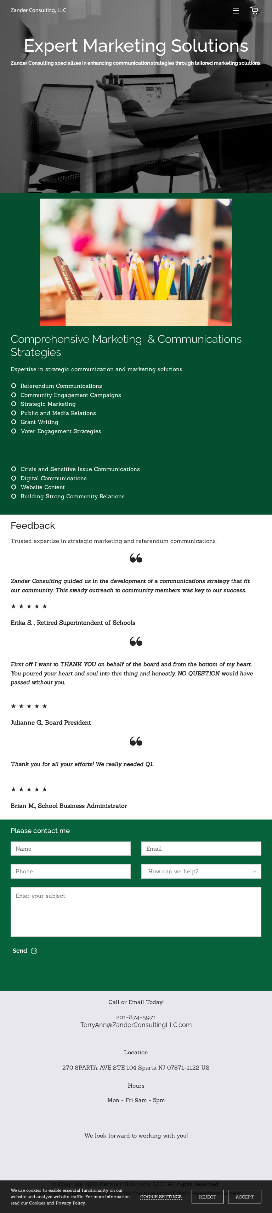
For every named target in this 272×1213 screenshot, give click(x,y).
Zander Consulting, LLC (38, 10)
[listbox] (201, 871)
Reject (207, 1197)
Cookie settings (161, 1196)
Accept (245, 1197)
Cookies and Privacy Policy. (57, 1203)
